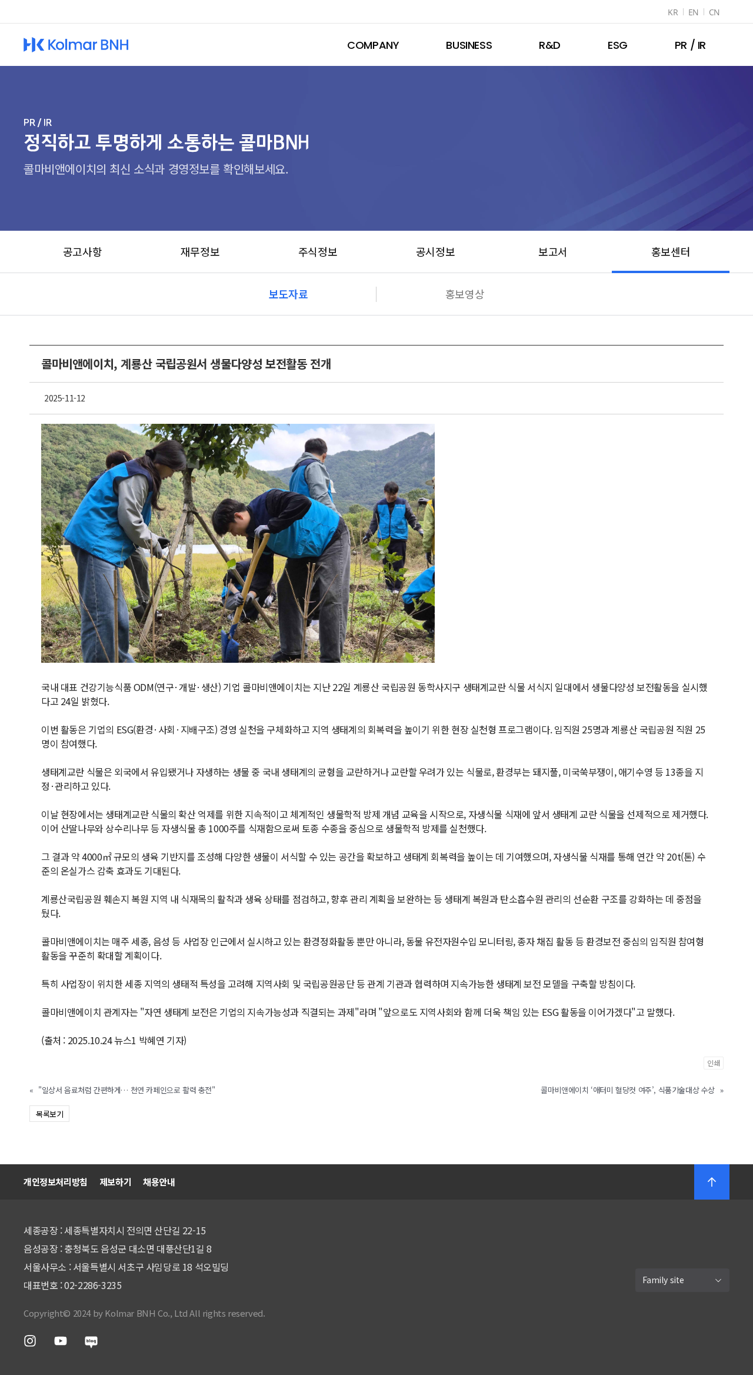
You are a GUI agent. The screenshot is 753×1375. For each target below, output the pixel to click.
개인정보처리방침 (56, 1181)
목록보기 (49, 1114)
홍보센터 (670, 251)
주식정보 (317, 251)
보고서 (553, 251)
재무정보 (200, 251)
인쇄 (713, 1063)
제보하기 (115, 1181)
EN (693, 12)
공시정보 (435, 251)
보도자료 (288, 293)
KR (673, 12)
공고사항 (82, 251)
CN (714, 12)
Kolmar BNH (76, 44)
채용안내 (159, 1181)
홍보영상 (464, 293)
